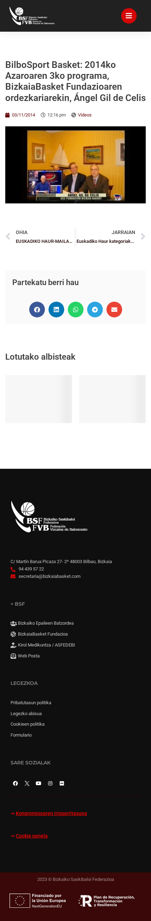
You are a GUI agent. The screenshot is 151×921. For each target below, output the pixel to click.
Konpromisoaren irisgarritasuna (51, 813)
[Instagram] (50, 783)
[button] (37, 309)
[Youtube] (39, 783)
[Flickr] (62, 783)
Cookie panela (32, 836)
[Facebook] (15, 783)
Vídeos (85, 115)
